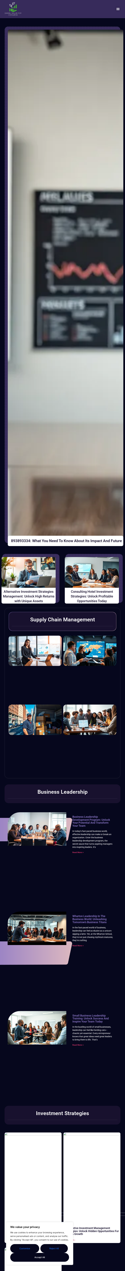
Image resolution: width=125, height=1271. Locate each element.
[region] (39, 1243)
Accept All (39, 1257)
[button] (117, 8)
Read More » (78, 852)
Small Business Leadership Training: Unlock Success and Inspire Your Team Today (90, 1018)
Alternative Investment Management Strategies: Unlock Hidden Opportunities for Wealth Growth (92, 1231)
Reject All (54, 1248)
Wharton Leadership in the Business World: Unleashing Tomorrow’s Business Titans (89, 919)
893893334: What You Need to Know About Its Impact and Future (66, 541)
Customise (24, 1248)
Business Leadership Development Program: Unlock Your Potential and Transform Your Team (91, 821)
